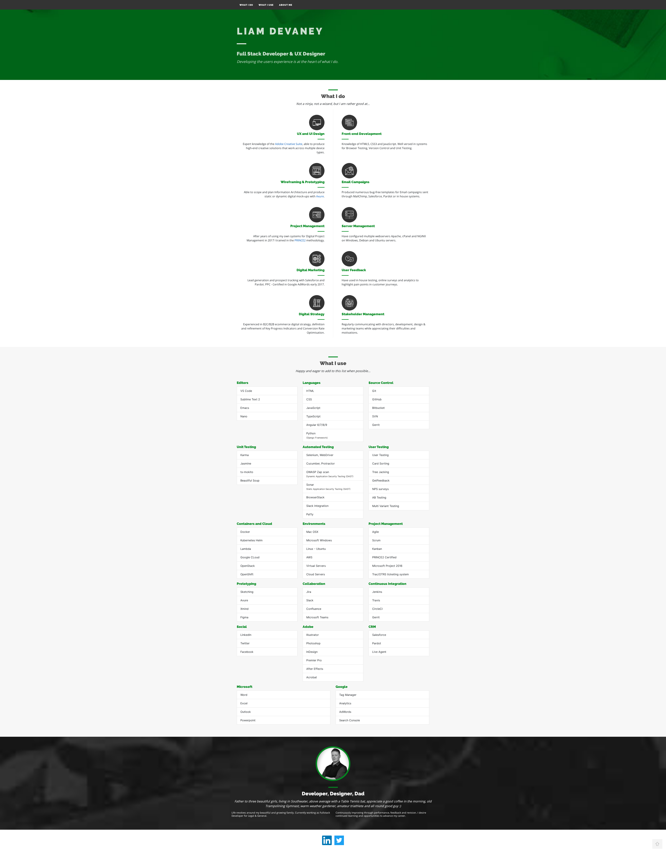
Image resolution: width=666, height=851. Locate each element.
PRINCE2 (300, 240)
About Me (285, 5)
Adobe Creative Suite (288, 144)
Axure (320, 196)
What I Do (246, 5)
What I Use (266, 5)
